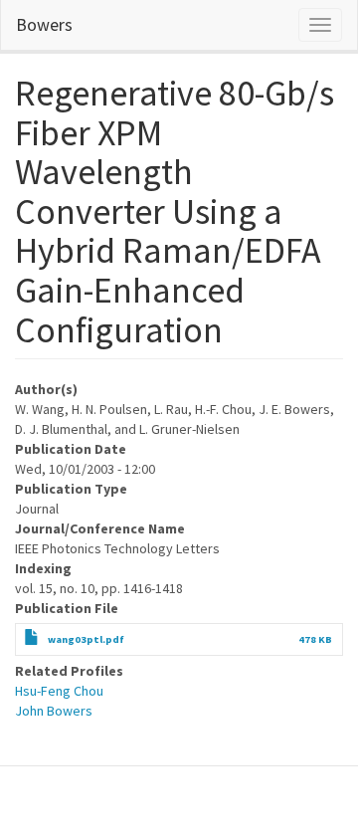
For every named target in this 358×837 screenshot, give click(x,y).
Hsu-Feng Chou (59, 691)
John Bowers (53, 711)
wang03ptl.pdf (86, 639)
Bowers (44, 24)
